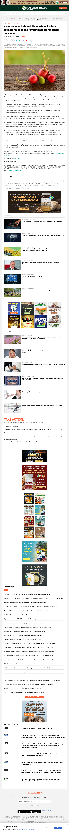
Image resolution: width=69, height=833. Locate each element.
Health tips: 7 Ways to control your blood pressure (36, 392)
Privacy (38, 816)
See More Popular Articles (34, 696)
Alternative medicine (13, 23)
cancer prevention (40, 44)
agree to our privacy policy (26, 829)
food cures (59, 44)
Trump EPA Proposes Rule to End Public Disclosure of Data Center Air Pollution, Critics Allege (28, 647)
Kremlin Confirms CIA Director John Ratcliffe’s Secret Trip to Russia (21, 676)
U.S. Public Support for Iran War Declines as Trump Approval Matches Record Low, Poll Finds (28, 668)
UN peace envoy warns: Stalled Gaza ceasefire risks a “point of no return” (23, 635)
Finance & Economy (43, 18)
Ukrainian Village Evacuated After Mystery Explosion (17, 615)
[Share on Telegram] (16, 40)
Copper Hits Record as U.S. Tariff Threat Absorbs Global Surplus (21, 619)
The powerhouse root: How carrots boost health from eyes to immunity (22, 639)
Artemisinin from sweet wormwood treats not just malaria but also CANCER (43, 364)
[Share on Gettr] (27, 40)
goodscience (49, 45)
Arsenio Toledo (32, 219)
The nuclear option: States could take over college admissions (39, 290)
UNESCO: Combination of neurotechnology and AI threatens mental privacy (43, 235)
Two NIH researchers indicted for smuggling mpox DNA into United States (23, 623)
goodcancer (22, 45)
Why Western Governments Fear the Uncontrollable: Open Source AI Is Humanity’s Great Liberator (30, 643)
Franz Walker (16, 37)
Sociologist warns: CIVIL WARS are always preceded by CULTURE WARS (42, 221)
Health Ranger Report (10, 724)
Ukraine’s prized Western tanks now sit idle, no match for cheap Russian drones (24, 631)
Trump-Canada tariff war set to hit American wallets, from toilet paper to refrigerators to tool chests (30, 659)
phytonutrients (13, 47)
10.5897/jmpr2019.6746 (14, 171)
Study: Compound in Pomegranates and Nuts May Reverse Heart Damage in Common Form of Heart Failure (32, 680)
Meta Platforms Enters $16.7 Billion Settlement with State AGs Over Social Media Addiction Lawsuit (30, 606)
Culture (20, 18)
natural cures (56, 45)
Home (6, 18)
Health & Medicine (30, 18)
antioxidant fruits (22, 44)
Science (29, 19)
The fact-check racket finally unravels (32, 276)
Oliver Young (31, 233)
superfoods (34, 47)
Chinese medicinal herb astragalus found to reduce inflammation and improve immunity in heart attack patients (41, 337)
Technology (37, 19)
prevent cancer (21, 47)
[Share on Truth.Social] (23, 40)
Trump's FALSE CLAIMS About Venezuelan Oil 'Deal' (37, 729)
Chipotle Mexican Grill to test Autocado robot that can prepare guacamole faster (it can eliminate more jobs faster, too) (43, 249)
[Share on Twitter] (12, 40)
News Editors (31, 260)
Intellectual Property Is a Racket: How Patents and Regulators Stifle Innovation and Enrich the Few (30, 651)
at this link (18, 158)
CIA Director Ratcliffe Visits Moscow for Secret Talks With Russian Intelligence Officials (27, 594)
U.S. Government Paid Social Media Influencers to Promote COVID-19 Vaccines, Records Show (29, 655)
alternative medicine (12, 44)
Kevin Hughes (31, 247)
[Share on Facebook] (9, 40)
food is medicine (18, 183)
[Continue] (49, 801)
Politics (12, 18)
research (28, 47)
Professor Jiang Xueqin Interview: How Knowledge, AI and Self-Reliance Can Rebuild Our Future (41, 780)
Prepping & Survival (57, 18)
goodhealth (34, 45)
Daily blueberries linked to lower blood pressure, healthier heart (20, 663)
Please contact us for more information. (13, 443)
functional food (14, 45)
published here (30, 821)
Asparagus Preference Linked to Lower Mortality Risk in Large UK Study (23, 688)
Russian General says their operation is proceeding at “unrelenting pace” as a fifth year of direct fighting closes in (33, 598)
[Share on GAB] (20, 40)
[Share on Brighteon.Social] (5, 40)
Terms (41, 816)
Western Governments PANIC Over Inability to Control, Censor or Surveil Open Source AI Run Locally (41, 754)
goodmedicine (42, 45)
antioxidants (31, 44)
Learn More (49, 828)
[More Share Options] (30, 40)
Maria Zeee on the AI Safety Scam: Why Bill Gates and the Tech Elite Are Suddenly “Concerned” (29, 672)
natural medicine (38, 185)
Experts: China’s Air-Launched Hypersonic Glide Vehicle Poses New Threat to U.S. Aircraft (27, 627)
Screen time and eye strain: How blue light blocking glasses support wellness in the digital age (28, 684)
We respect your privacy (34, 805)
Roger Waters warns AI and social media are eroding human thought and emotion (25, 602)
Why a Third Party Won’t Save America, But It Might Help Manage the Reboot (24, 692)
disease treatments (50, 44)
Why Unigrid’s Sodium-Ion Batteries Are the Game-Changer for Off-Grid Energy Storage (27, 610)
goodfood (28, 45)
